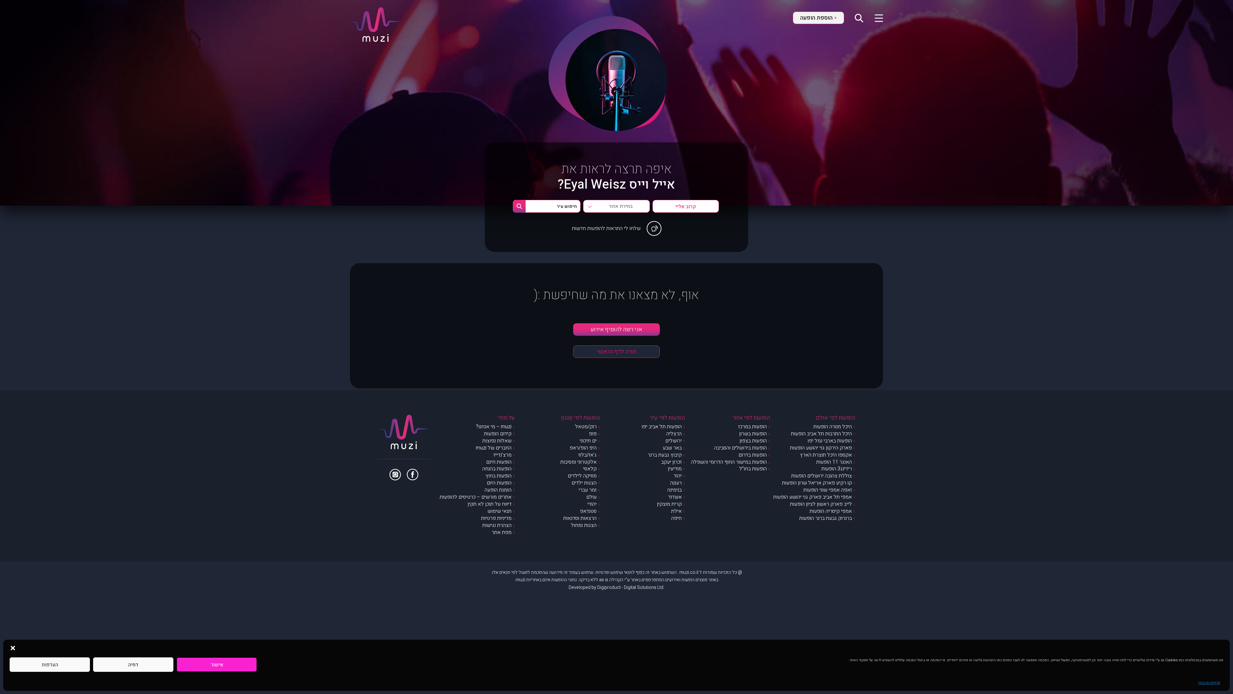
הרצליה (674, 434)
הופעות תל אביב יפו (662, 427)
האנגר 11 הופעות (834, 462)
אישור (217, 664)
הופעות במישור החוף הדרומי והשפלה (729, 462)
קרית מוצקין (669, 504)
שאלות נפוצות (497, 441)
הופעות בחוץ (498, 476)
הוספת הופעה (818, 17)
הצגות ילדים (584, 483)
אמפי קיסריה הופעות (830, 511)
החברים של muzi (494, 448)
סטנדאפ (588, 511)
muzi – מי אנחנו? (494, 427)
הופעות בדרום (753, 455)
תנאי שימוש (499, 511)
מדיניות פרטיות (1209, 682)
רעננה (676, 483)
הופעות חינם (499, 462)
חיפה (676, 518)
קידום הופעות (498, 434)
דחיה (133, 664)
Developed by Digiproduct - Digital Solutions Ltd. (616, 587)
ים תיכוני (588, 441)
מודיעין (675, 469)
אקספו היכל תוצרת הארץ (826, 455)
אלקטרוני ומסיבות (578, 462)
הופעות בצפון (753, 441)
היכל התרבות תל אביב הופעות (821, 434)
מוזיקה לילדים (582, 476)
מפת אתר (502, 532)
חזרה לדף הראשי (616, 351)
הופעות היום (499, 483)
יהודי (592, 504)
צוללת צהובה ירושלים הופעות (821, 476)
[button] (13, 648)
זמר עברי (588, 490)
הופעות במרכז (752, 427)
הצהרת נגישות (497, 525)
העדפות (50, 664)
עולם (591, 497)
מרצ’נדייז (503, 455)
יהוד (678, 476)
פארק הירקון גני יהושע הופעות (821, 448)
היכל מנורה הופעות (832, 427)
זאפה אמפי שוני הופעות (827, 490)
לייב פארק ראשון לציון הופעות (821, 504)
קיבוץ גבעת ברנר (665, 455)
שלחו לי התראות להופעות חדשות (606, 228)
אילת (676, 511)
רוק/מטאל (586, 427)
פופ (593, 434)
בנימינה (674, 490)
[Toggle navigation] (875, 17)
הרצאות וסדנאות (580, 518)
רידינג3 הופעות (836, 469)
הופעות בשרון (753, 434)
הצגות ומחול (584, 525)
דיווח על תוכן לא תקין (490, 504)
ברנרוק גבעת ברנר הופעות (825, 518)
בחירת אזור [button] (621, 206)
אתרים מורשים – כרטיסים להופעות (476, 497)
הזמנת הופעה (498, 490)
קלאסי (590, 469)
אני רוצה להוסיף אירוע (616, 329)
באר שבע (672, 448)
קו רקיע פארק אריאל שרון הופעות (817, 483)
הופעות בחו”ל (753, 469)
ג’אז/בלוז (587, 455)
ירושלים (673, 441)
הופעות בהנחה (497, 469)
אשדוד (675, 497)
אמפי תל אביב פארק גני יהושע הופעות (812, 497)
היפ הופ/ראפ (583, 448)
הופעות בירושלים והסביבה (740, 448)
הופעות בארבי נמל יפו (830, 441)
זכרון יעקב (671, 462)
